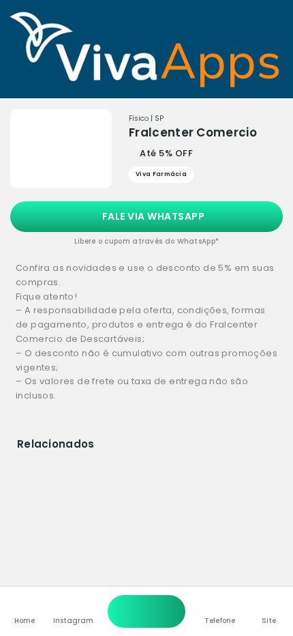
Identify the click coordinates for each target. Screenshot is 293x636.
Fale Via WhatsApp (151, 216)
